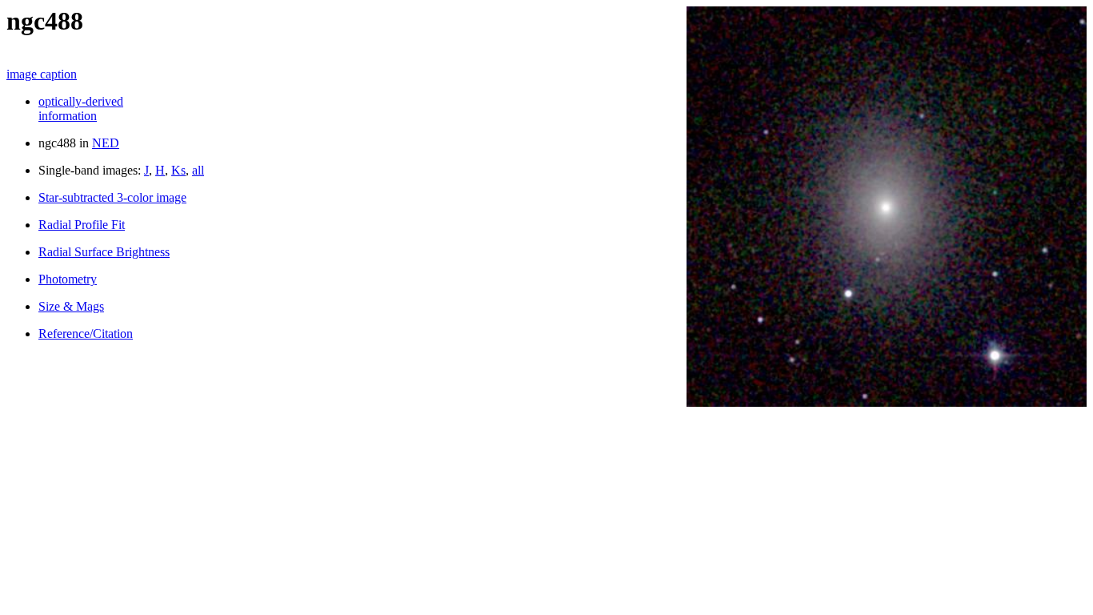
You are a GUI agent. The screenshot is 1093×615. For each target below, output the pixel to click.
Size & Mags (71, 306)
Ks (178, 170)
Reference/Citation (85, 333)
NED (105, 143)
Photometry (67, 279)
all (198, 170)
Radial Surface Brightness (104, 252)
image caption (41, 74)
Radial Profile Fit (81, 224)
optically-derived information (80, 108)
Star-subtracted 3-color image (112, 197)
